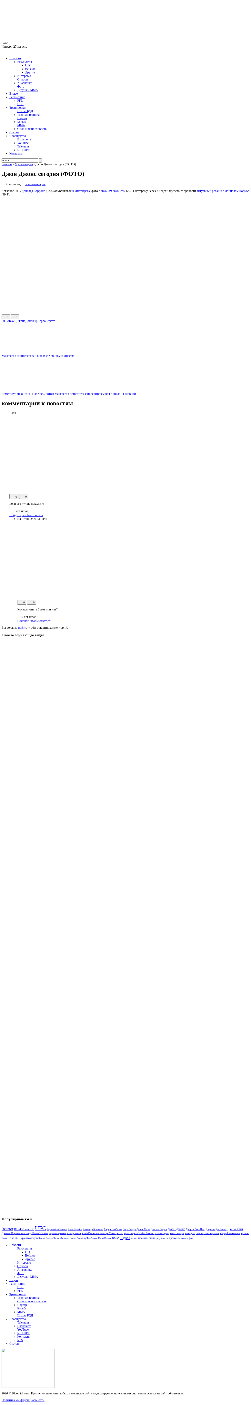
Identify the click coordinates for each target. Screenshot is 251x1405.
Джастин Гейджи (159, 1229)
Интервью (24, 76)
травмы (174, 1238)
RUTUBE (23, 150)
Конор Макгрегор (111, 1233)
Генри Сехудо (129, 1229)
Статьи (14, 132)
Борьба (21, 121)
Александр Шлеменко (93, 1229)
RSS (20, 1340)
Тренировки (17, 107)
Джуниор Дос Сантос (216, 1229)
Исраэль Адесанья (57, 1233)
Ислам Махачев (40, 1233)
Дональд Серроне (33, 191)
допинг (134, 1238)
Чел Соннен (91, 1238)
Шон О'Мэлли (104, 1238)
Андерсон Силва (113, 1229)
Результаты (24, 61)
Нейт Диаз (190, 1233)
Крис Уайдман (131, 1233)
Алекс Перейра (75, 1229)
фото (52, 321)
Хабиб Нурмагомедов (23, 1238)
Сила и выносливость (31, 128)
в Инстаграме (81, 191)
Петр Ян (200, 1233)
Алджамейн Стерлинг (57, 1229)
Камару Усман (74, 1233)
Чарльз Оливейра (78, 1238)
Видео (13, 93)
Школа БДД (25, 111)
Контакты (16, 153)
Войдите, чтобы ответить (26, 515)
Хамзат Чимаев (45, 1238)
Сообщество (17, 135)
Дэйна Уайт (235, 1229)
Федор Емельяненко (230, 1233)
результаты (162, 1238)
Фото (20, 86)
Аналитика (24, 83)
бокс (115, 1238)
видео (125, 1237)
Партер (22, 118)
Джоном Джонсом (113, 191)
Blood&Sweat (22, 1229)
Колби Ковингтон (90, 1233)
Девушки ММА (27, 90)
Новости (15, 58)
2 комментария (35, 184)
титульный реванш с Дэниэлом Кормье (222, 191)
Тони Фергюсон (211, 1233)
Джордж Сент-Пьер (195, 1229)
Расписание (17, 97)
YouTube (23, 143)
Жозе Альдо (26, 1233)
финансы (183, 1238)
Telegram (23, 146)
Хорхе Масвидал (61, 1238)
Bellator (30, 69)
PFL (20, 100)
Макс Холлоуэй (177, 1233)
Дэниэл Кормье (11, 1233)
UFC (28, 65)
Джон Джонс (16, 321)
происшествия (146, 1238)
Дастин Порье (143, 1229)
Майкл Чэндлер (162, 1233)
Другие (30, 72)
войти (22, 627)
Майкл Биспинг (146, 1233)
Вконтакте (24, 139)
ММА (21, 125)
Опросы (22, 79)
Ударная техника (28, 114)
